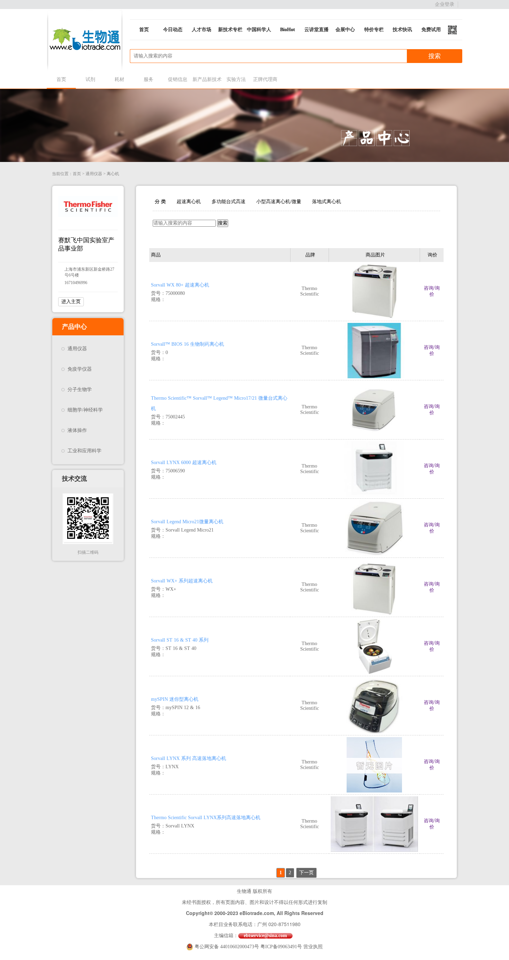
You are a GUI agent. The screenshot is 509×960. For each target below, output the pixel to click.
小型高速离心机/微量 (278, 201)
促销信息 (177, 79)
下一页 (306, 872)
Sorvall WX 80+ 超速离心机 (180, 285)
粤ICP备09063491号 (281, 946)
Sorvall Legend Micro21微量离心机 (187, 521)
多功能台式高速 (228, 201)
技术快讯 (402, 29)
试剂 (90, 79)
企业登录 (444, 4)
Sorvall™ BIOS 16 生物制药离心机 (187, 344)
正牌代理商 (265, 79)
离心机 (113, 173)
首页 (144, 29)
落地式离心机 (326, 201)
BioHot (287, 29)
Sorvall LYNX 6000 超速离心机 (183, 462)
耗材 (119, 79)
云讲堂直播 (316, 29)
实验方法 (236, 79)
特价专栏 (374, 29)
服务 (148, 79)
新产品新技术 (207, 79)
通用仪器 (94, 173)
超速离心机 (189, 201)
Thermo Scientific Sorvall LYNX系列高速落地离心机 (205, 817)
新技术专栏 (230, 29)
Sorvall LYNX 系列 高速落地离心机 (188, 758)
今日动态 (172, 29)
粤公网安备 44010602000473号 (227, 946)
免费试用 (431, 29)
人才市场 (201, 29)
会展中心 (345, 29)
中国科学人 (259, 29)
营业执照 (313, 946)
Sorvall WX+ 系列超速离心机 (182, 580)
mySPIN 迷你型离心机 (174, 699)
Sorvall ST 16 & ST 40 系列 (179, 640)
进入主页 (71, 301)
